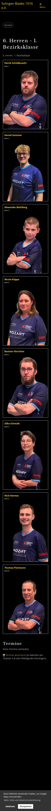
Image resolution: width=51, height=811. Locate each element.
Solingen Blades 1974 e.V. (17, 5)
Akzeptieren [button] (26, 806)
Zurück (8, 25)
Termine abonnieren (16, 655)
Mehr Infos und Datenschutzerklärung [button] (22, 800)
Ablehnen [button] (10, 806)
